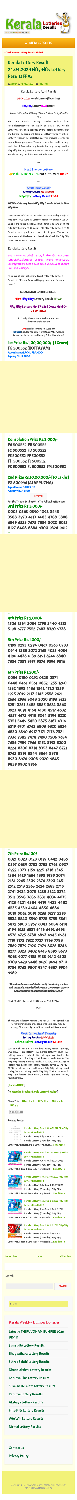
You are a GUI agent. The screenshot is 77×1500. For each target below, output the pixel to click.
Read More (59, 1144)
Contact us (16, 1448)
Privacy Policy (18, 1456)
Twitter (44, 1101)
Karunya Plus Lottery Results (29, 1378)
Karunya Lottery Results (26, 1394)
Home (39, 1256)
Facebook (29, 1101)
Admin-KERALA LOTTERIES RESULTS (38, 1488)
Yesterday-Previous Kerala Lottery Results (33, 1091)
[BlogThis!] (14, 1112)
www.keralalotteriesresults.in (41, 1485)
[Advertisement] (38, 397)
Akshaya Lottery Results (26, 1402)
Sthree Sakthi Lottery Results (29, 1361)
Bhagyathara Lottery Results (29, 1353)
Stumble (58, 1101)
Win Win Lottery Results (26, 1418)
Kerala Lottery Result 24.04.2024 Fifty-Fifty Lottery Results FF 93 (37, 69)
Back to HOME (16, 1085)
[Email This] (11, 1112)
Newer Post (11, 1256)
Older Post (66, 1256)
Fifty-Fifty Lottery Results (26, 1410)
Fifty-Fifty (43, 83)
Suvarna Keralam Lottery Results (32, 1386)
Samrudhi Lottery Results (27, 1345)
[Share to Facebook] (21, 1112)
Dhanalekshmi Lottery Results (30, 1370)
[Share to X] (18, 1112)
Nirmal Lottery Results (25, 1426)
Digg (15, 1105)
